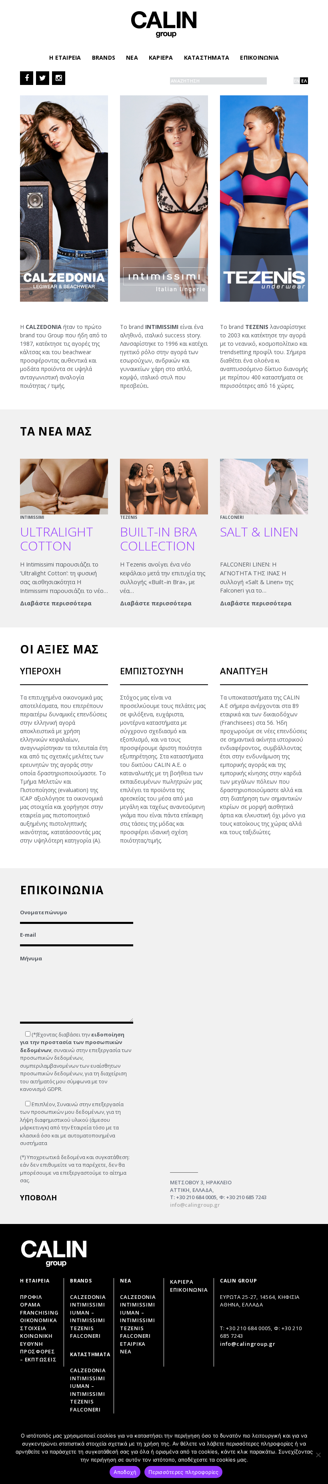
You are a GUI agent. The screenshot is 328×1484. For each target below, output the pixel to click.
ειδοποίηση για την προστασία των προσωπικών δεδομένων (72, 1042)
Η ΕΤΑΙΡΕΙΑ (65, 57)
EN (297, 81)
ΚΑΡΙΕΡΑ (161, 57)
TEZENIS (128, 517)
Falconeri (85, 1335)
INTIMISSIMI (32, 517)
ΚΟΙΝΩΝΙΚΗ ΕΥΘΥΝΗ (36, 1339)
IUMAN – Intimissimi (87, 1316)
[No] (318, 1455)
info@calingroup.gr (195, 1204)
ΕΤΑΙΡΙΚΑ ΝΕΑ (133, 1347)
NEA (132, 57)
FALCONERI (232, 517)
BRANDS (104, 57)
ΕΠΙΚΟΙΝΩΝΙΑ (259, 57)
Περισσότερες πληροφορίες (183, 1472)
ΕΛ (304, 81)
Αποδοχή (125, 1472)
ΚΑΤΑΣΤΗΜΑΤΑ (207, 57)
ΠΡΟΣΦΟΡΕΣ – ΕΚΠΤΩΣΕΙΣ (38, 1355)
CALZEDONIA (138, 1297)
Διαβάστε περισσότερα (56, 603)
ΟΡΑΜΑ (30, 1304)
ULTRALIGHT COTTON (56, 538)
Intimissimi (87, 1304)
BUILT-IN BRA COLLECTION (158, 538)
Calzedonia (88, 1297)
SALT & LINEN (259, 531)
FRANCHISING (39, 1312)
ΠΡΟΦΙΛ (31, 1297)
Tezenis (82, 1328)
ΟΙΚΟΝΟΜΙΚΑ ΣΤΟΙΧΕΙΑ (38, 1324)
